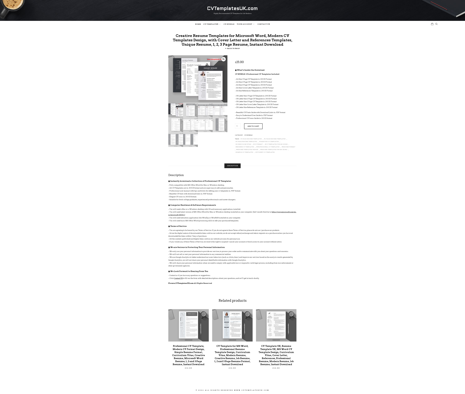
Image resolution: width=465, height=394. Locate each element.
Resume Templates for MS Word (274, 149)
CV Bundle (229, 24)
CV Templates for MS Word (277, 144)
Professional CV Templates (268, 146)
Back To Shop (233, 48)
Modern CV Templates (245, 146)
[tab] (232, 165)
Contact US (178, 278)
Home (198, 24)
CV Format (258, 144)
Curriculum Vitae (244, 144)
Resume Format (289, 146)
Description (232, 166)
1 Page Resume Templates (252, 138)
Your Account (244, 24)
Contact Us (263, 24)
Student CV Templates (265, 152)
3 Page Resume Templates (247, 141)
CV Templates (210, 24)
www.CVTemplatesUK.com (182, 283)
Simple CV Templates (245, 152)
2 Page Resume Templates (275, 138)
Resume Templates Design (247, 149)
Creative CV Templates (269, 141)
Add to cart (253, 126)
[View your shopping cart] (432, 24)
